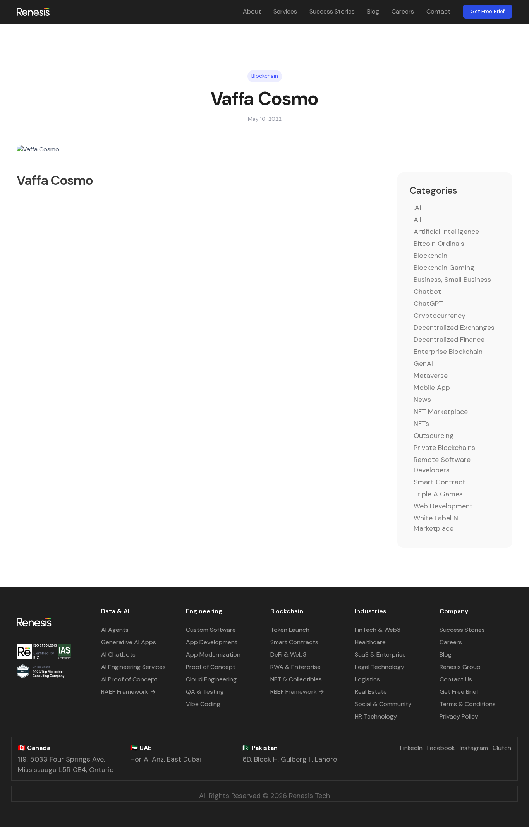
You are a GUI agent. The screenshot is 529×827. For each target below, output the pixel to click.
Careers (403, 11)
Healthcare (370, 642)
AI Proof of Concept (129, 679)
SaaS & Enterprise (380, 654)
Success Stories (332, 11)
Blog (373, 11)
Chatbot (427, 291)
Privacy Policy (459, 716)
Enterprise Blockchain (448, 351)
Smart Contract (439, 482)
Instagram (474, 748)
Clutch (502, 748)
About (252, 11)
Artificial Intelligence (446, 231)
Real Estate (371, 692)
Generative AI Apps (128, 642)
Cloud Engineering (211, 679)
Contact (438, 11)
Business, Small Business (452, 279)
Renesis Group (460, 667)
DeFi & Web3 (288, 654)
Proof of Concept (210, 667)
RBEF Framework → (297, 692)
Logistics (367, 679)
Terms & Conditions (468, 704)
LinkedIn (411, 748)
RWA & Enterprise (295, 667)
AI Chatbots (118, 654)
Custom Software (211, 630)
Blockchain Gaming (444, 267)
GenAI (423, 363)
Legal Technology (379, 667)
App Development (211, 642)
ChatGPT (428, 303)
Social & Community (383, 704)
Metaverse (431, 375)
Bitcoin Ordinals (439, 243)
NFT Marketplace (441, 411)
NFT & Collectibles (296, 679)
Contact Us (456, 679)
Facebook (441, 748)
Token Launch (289, 630)
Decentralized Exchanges (454, 327)
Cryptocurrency (439, 315)
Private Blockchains (444, 447)
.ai (417, 207)
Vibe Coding (203, 704)
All (417, 219)
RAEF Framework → (128, 692)
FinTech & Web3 (377, 630)
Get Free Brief (488, 11)
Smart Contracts (294, 642)
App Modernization (213, 654)
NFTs (421, 423)
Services (285, 11)
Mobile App (432, 387)
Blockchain (430, 255)
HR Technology (376, 716)
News (422, 399)
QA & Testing (205, 692)
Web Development (443, 506)
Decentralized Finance (449, 339)
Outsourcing (434, 435)
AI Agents (115, 630)
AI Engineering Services (133, 667)
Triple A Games (438, 494)
